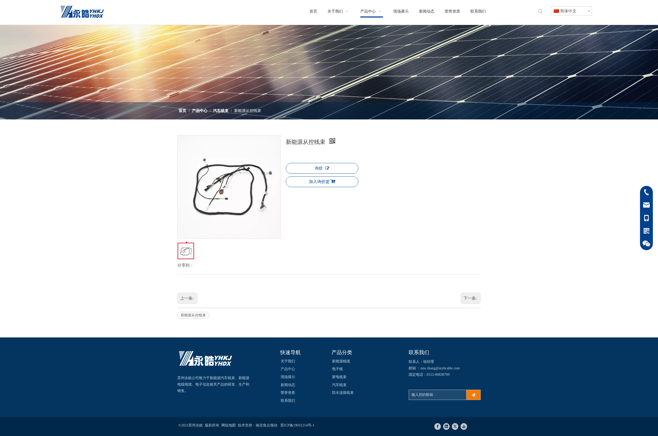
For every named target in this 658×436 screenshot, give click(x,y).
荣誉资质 (288, 393)
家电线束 (339, 377)
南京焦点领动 (266, 425)
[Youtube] (464, 426)
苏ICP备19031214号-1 (297, 425)
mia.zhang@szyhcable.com (440, 368)
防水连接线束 (343, 393)
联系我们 (288, 401)
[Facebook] (437, 426)
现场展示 (288, 377)
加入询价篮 (319, 181)
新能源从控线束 (193, 315)
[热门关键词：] (540, 11)
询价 (319, 168)
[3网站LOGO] (205, 359)
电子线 (337, 369)
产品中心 (288, 369)
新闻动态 (288, 385)
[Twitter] (455, 426)
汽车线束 (339, 385)
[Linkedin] (446, 426)
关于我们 (288, 361)
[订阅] (473, 395)
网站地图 (228, 425)
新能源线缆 (341, 361)
